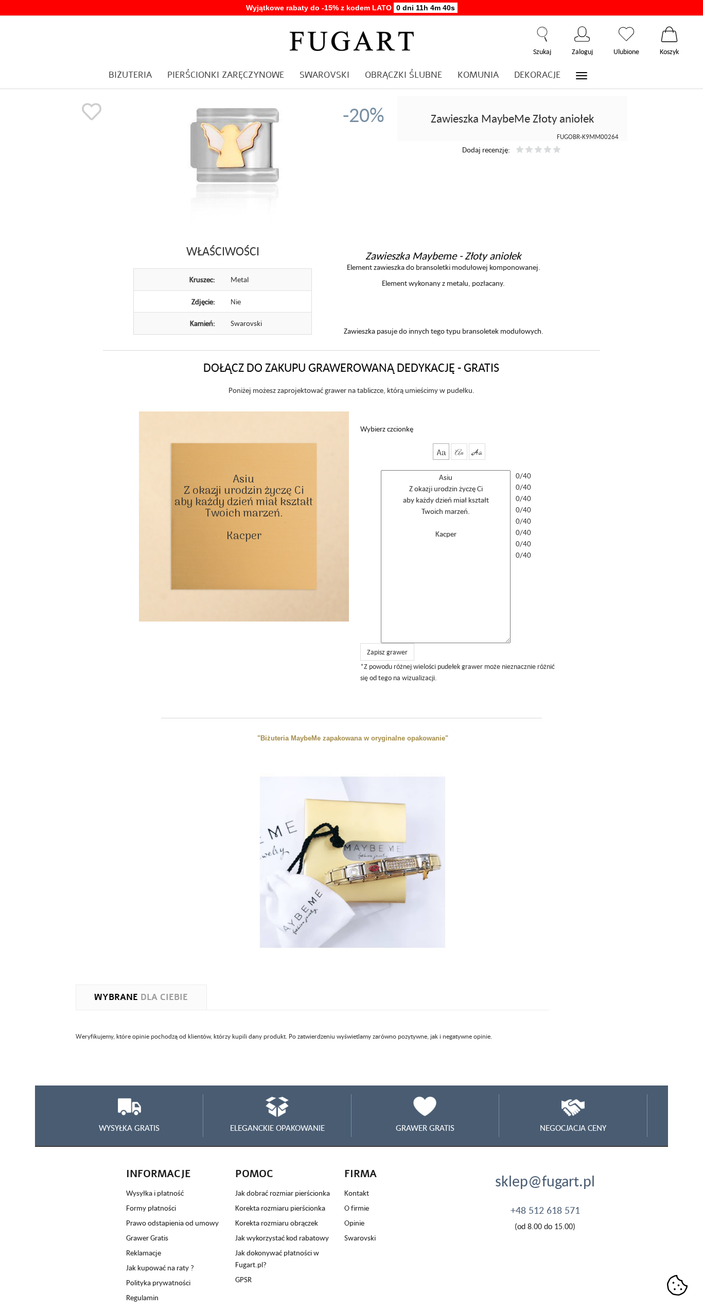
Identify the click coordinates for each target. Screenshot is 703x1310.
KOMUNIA (478, 75)
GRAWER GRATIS (425, 1127)
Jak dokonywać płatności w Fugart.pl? (277, 1258)
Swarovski (360, 1238)
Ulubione (626, 34)
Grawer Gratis (147, 1238)
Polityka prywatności (158, 1282)
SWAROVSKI (324, 75)
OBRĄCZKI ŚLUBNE (403, 75)
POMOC (254, 1173)
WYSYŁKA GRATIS (129, 1127)
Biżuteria (130, 75)
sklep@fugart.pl (545, 1181)
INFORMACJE (158, 1173)
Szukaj (542, 34)
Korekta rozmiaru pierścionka (280, 1208)
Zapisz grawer (387, 652)
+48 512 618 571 (545, 1210)
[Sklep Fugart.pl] (352, 39)
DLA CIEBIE (141, 997)
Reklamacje (143, 1252)
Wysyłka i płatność (155, 1193)
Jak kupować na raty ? (160, 1267)
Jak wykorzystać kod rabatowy (282, 1238)
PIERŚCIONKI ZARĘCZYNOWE (225, 75)
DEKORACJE (537, 75)
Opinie (354, 1223)
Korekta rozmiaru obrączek (276, 1223)
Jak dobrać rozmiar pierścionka (282, 1193)
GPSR (243, 1279)
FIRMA (360, 1173)
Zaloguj (582, 34)
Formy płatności (151, 1208)
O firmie (356, 1208)
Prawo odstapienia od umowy (172, 1223)
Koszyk (669, 34)
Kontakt (356, 1193)
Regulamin (142, 1297)
